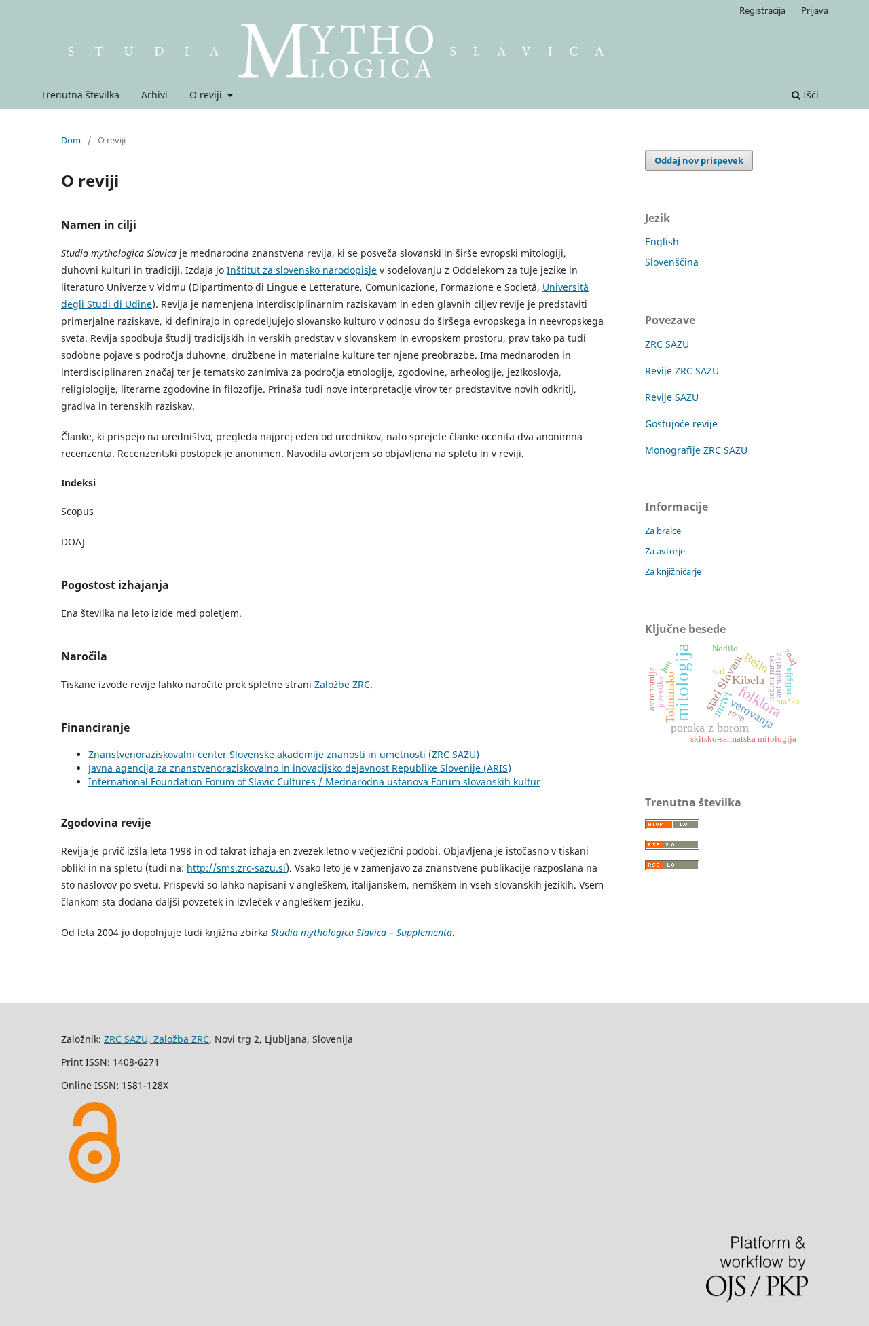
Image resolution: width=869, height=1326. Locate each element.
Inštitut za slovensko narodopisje (302, 270)
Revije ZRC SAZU (682, 370)
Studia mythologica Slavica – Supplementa (361, 932)
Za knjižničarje (673, 571)
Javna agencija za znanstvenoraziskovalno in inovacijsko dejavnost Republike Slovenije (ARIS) (299, 767)
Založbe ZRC (342, 684)
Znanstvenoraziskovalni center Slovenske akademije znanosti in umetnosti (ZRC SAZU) (283, 754)
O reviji (207, 94)
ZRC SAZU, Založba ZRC (156, 1039)
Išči (809, 94)
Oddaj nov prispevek (698, 160)
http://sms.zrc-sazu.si (236, 867)
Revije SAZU (672, 397)
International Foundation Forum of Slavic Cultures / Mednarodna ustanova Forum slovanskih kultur (314, 781)
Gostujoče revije (681, 423)
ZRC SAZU (667, 344)
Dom (71, 140)
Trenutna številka (80, 94)
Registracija (762, 10)
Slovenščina (672, 261)
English (662, 241)
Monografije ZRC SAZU (696, 450)
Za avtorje (665, 551)
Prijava (814, 10)
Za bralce (663, 530)
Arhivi (154, 94)
